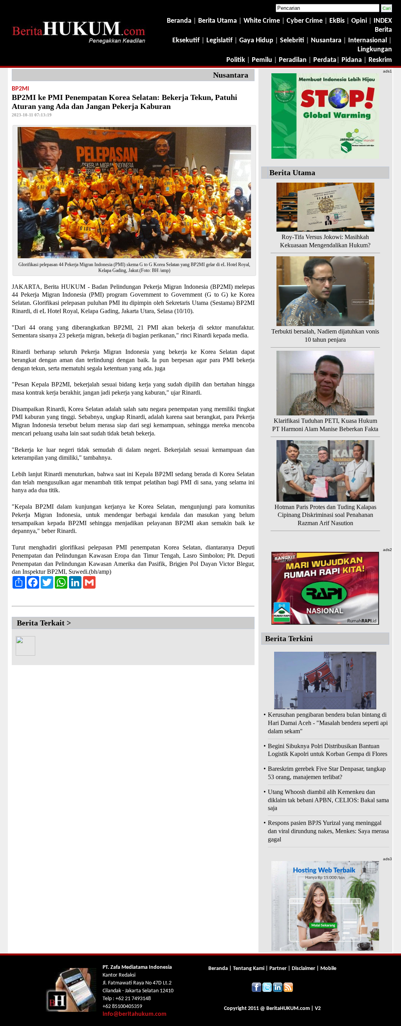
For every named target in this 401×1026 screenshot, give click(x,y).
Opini (358, 21)
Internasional (367, 40)
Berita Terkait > (44, 622)
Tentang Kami (249, 969)
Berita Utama (218, 21)
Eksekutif (186, 40)
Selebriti (292, 40)
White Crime (263, 21)
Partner (278, 969)
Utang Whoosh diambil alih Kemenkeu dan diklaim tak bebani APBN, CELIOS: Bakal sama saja (328, 800)
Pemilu (262, 60)
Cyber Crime (305, 21)
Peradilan (292, 60)
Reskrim (380, 60)
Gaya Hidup (255, 40)
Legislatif (219, 40)
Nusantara (326, 40)
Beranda (179, 21)
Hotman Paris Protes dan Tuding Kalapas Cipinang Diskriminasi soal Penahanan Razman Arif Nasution (325, 515)
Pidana (351, 60)
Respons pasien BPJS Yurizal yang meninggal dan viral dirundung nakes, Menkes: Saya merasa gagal (328, 831)
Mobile (328, 969)
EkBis (337, 21)
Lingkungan (375, 49)
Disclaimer (303, 969)
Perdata (324, 60)
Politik (235, 60)
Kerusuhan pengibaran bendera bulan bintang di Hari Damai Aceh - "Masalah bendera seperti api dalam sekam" (328, 722)
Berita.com (288, 1008)
